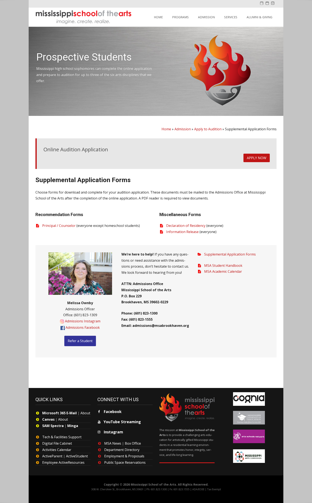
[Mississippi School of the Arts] (80, 16)
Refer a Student (80, 341)
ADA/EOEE (198, 489)
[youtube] (267, 5)
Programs (180, 17)
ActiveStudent (77, 456)
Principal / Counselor (59, 225)
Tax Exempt (214, 489)
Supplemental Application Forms (230, 254)
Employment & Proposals (124, 456)
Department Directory (121, 449)
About (85, 413)
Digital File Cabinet (57, 443)
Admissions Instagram (82, 321)
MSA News (112, 443)
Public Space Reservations (125, 462)
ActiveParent (52, 456)
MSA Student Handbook (223, 265)
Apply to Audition (208, 129)
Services (230, 17)
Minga (72, 425)
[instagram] (272, 5)
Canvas (48, 419)
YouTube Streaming (122, 421)
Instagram (113, 431)
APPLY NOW (256, 158)
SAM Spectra (53, 425)
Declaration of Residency (185, 225)
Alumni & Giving (259, 17)
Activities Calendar (56, 449)
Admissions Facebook (83, 327)
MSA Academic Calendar (223, 271)
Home (158, 17)
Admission (206, 17)
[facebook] (261, 5)
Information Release (182, 231)
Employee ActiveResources (63, 462)
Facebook (113, 411)
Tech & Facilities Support (62, 437)
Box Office (133, 443)
